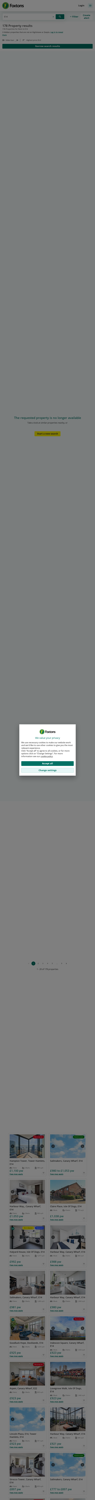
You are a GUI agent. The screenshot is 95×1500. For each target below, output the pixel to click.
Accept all (47, 763)
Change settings (48, 770)
